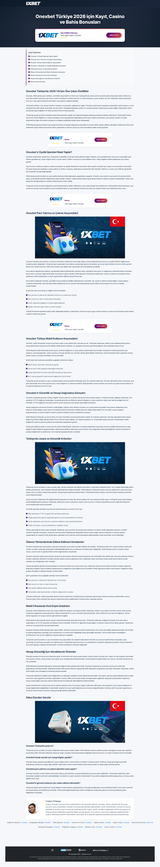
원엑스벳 (150, 822)
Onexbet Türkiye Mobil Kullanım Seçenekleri (45, 62)
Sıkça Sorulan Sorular (37, 82)
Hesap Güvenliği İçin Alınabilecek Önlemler (45, 78)
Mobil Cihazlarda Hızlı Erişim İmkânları (43, 75)
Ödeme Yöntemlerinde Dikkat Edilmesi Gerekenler (47, 72)
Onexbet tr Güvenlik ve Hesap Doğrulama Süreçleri (48, 66)
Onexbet (24, 822)
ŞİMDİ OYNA (114, 35)
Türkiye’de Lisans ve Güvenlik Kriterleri (43, 69)
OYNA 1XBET (101, 139)
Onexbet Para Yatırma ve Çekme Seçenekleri (46, 59)
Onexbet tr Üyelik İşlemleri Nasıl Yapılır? (44, 56)
